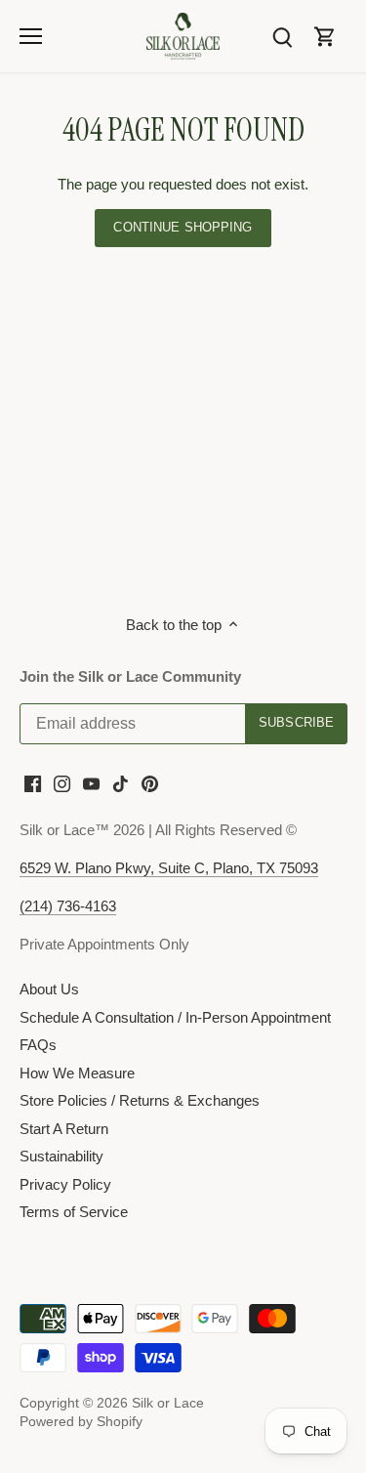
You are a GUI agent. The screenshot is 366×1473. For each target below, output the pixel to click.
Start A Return (64, 1128)
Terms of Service (74, 1211)
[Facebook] (32, 783)
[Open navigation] (31, 36)
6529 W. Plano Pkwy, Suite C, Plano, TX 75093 (169, 868)
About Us (49, 989)
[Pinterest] (150, 783)
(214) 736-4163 (68, 906)
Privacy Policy (65, 1184)
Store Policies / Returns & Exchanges (140, 1100)
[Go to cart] (325, 36)
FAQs (38, 1044)
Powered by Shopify (81, 1421)
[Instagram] (62, 783)
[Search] (282, 36)
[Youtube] (91, 783)
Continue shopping (182, 227)
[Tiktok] (120, 783)
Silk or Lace (168, 1403)
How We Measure (77, 1073)
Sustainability (61, 1156)
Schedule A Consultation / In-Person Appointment (175, 1017)
